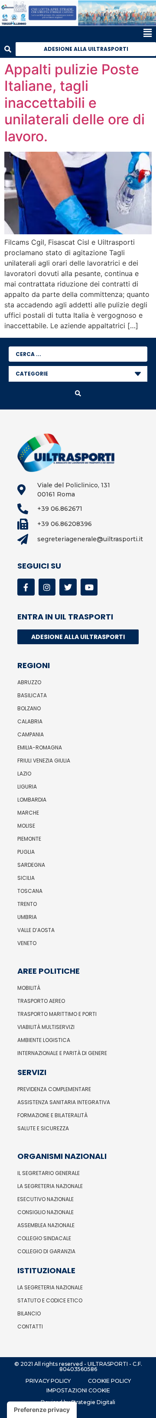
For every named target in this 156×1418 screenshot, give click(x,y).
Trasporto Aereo (41, 1001)
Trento (27, 904)
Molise (26, 825)
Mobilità (28, 988)
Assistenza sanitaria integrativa (63, 1102)
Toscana (29, 891)
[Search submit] (78, 393)
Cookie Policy (109, 1381)
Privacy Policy (48, 1381)
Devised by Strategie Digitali (78, 1402)
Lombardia (31, 799)
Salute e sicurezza (43, 1128)
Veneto (26, 943)
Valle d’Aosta (36, 930)
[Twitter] (68, 587)
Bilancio (29, 1313)
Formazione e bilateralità (52, 1115)
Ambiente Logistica (43, 1040)
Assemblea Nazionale (46, 1225)
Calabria (29, 721)
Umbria (27, 917)
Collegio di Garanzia (46, 1251)
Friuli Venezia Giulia (43, 760)
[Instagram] (47, 587)
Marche (28, 812)
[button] (76, 33)
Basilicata (32, 695)
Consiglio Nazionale (45, 1212)
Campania (30, 734)
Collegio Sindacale (44, 1238)
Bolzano (29, 708)
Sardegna (31, 865)
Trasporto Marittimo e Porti (57, 1014)
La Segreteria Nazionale (50, 1186)
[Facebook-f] (26, 587)
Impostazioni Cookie (78, 1390)
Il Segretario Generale (48, 1173)
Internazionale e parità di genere (62, 1053)
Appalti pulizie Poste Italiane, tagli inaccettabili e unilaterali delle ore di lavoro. (74, 103)
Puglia (26, 851)
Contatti (30, 1326)
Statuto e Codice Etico (49, 1300)
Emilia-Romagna (39, 747)
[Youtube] (89, 587)
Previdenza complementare (54, 1089)
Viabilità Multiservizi (46, 1027)
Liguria (27, 786)
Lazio (24, 773)
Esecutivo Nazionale (45, 1199)
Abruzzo (29, 682)
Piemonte (29, 838)
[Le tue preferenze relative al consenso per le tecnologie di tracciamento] (42, 1409)
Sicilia (26, 878)
